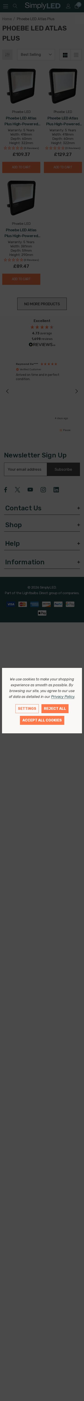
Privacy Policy (62, 697)
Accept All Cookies (42, 720)
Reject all (55, 708)
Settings (27, 708)
